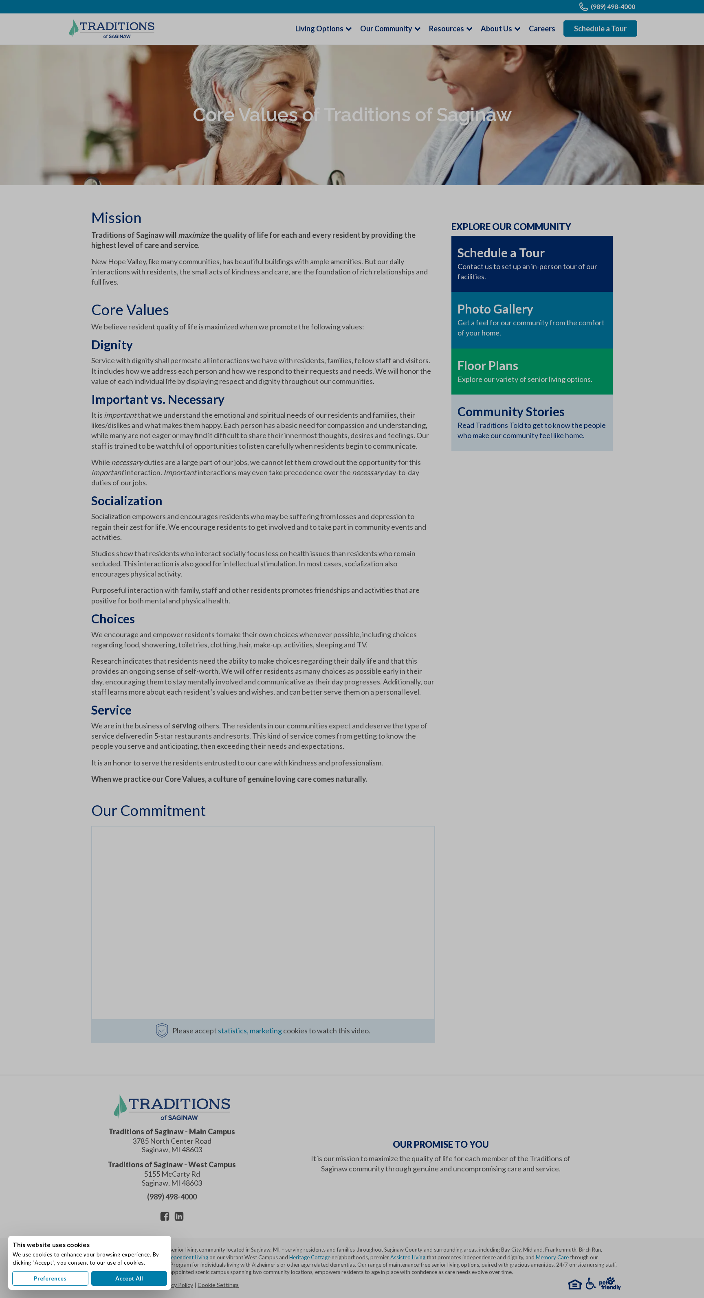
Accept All (129, 1278)
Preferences (50, 1278)
